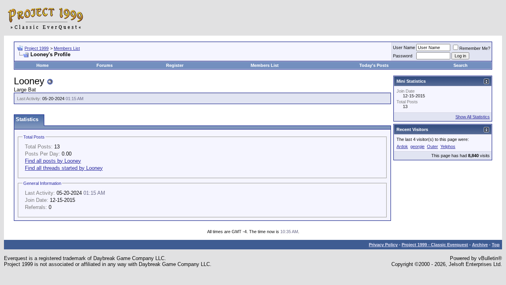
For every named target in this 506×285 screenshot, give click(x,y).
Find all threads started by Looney (64, 168)
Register (174, 65)
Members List (67, 48)
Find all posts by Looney (53, 161)
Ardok (402, 146)
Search (460, 65)
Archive (480, 244)
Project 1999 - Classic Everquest (435, 244)
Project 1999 (37, 48)
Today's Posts (374, 65)
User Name (404, 47)
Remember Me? (474, 48)
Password (402, 55)
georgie (417, 146)
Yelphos (447, 146)
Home (42, 65)
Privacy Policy (383, 244)
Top (496, 244)
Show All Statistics (472, 116)
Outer (432, 146)
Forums (104, 65)
